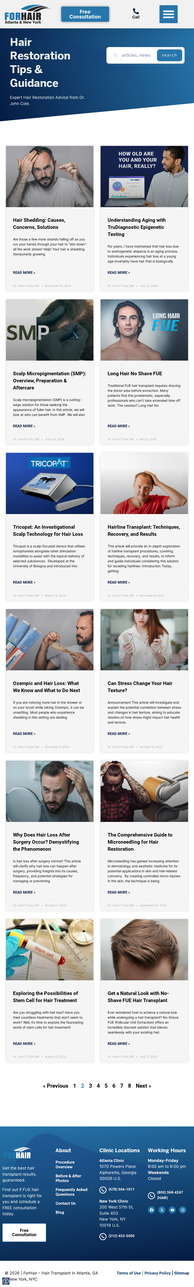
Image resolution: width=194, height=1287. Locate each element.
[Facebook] (151, 1209)
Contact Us (66, 1203)
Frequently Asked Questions (72, 1192)
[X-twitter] (161, 1209)
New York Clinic (113, 1201)
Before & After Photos (68, 1178)
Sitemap (181, 1273)
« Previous (55, 1086)
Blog (60, 1212)
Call (136, 17)
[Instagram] (182, 1209)
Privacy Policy (158, 1273)
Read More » (24, 272)
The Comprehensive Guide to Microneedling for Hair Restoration (140, 842)
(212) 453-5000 (122, 1236)
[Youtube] (172, 1209)
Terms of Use (129, 1273)
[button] (168, 14)
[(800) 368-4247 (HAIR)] (151, 1195)
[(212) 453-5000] (102, 1236)
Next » (143, 1086)
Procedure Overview (65, 1164)
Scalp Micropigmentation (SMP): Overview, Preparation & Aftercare (49, 381)
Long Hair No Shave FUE (135, 373)
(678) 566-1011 (122, 1189)
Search (169, 55)
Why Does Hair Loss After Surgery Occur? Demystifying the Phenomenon (46, 842)
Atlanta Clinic (111, 1160)
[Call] (136, 11)
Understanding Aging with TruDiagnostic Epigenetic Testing (137, 227)
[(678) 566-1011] (102, 1190)
